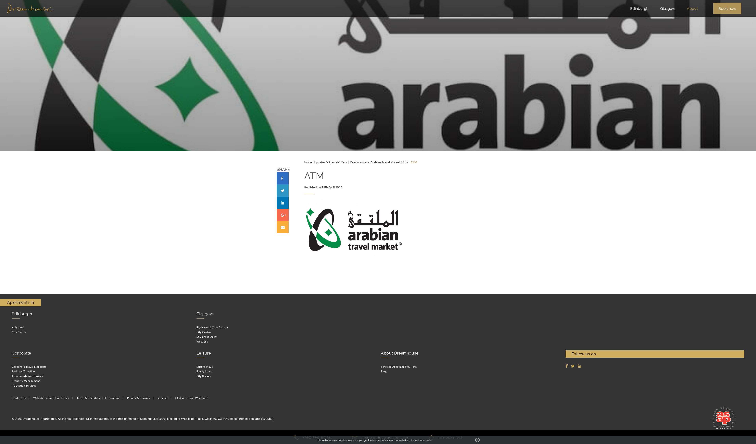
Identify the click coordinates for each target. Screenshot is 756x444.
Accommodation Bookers (27, 376)
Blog (383, 371)
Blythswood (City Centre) (212, 327)
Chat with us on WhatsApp (191, 398)
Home (308, 162)
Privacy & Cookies (138, 398)
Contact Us (19, 398)
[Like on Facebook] (567, 366)
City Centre (19, 332)
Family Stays (204, 371)
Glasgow (204, 313)
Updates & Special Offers (330, 162)
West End (202, 341)
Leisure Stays (204, 366)
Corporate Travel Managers (29, 366)
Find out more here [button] (420, 440)
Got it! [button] (477, 440)
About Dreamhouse (400, 353)
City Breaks (203, 376)
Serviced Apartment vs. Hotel (399, 366)
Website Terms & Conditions (51, 398)
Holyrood (18, 327)
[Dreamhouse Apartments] (81, 8)
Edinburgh (22, 313)
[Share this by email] (283, 227)
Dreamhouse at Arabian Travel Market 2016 (379, 162)
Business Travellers (24, 371)
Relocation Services (24, 385)
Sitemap (163, 398)
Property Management (26, 380)
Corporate (21, 353)
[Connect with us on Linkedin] (579, 366)
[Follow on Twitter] (573, 366)
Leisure (203, 353)
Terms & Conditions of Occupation (98, 398)
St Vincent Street (207, 336)
